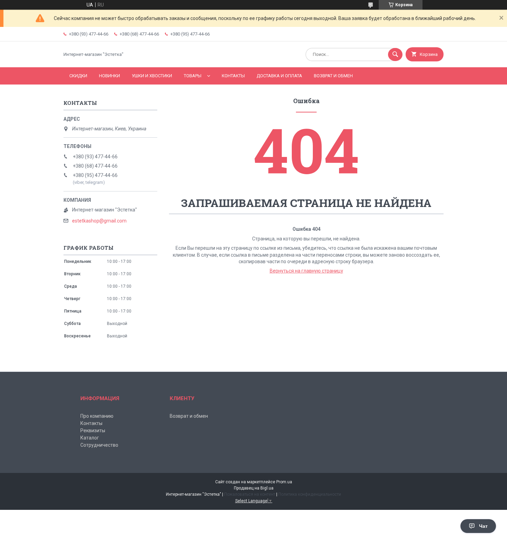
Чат (483, 526)
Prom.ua (284, 481)
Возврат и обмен (333, 75)
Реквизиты (92, 430)
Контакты (233, 75)
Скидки (78, 75)
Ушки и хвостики (152, 75)
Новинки (109, 75)
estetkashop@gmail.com (99, 221)
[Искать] (395, 54)
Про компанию (96, 416)
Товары (192, 75)
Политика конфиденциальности (309, 494)
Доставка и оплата (279, 75)
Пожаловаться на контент (249, 494)
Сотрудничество (99, 445)
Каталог (89, 438)
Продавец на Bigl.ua (254, 488)
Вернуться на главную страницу (306, 271)
